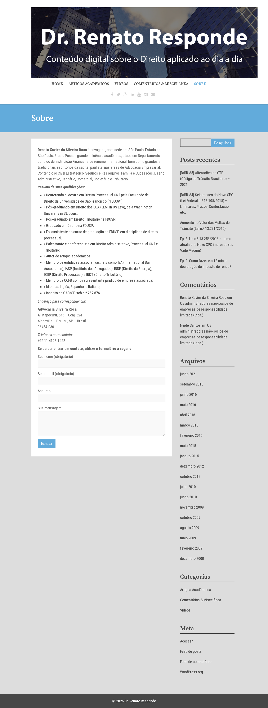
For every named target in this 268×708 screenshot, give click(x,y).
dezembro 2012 (192, 466)
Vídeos (121, 83)
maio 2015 (188, 445)
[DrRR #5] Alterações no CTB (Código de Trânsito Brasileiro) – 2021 (205, 179)
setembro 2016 (191, 384)
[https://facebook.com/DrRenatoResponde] (112, 94)
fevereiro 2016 (191, 435)
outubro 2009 (190, 517)
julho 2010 (188, 486)
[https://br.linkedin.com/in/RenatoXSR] (132, 94)
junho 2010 (188, 497)
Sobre (200, 83)
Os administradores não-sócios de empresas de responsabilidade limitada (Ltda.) (206, 309)
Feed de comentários (196, 661)
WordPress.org (191, 672)
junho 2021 (188, 374)
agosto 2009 (189, 528)
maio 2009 (188, 538)
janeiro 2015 (189, 456)
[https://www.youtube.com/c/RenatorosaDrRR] (139, 94)
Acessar (186, 641)
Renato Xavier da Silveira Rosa (203, 297)
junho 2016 (188, 394)
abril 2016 (187, 415)
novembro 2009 (192, 507)
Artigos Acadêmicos (88, 83)
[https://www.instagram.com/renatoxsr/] (146, 94)
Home (57, 83)
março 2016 (189, 425)
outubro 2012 (190, 476)
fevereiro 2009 (191, 548)
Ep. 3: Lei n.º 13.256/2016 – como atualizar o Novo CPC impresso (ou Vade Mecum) (206, 244)
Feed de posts (191, 651)
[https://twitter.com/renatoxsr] (118, 94)
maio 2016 (188, 404)
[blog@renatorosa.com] (153, 94)
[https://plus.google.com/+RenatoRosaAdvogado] (126, 94)
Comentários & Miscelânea (161, 83)
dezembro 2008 (192, 558)
